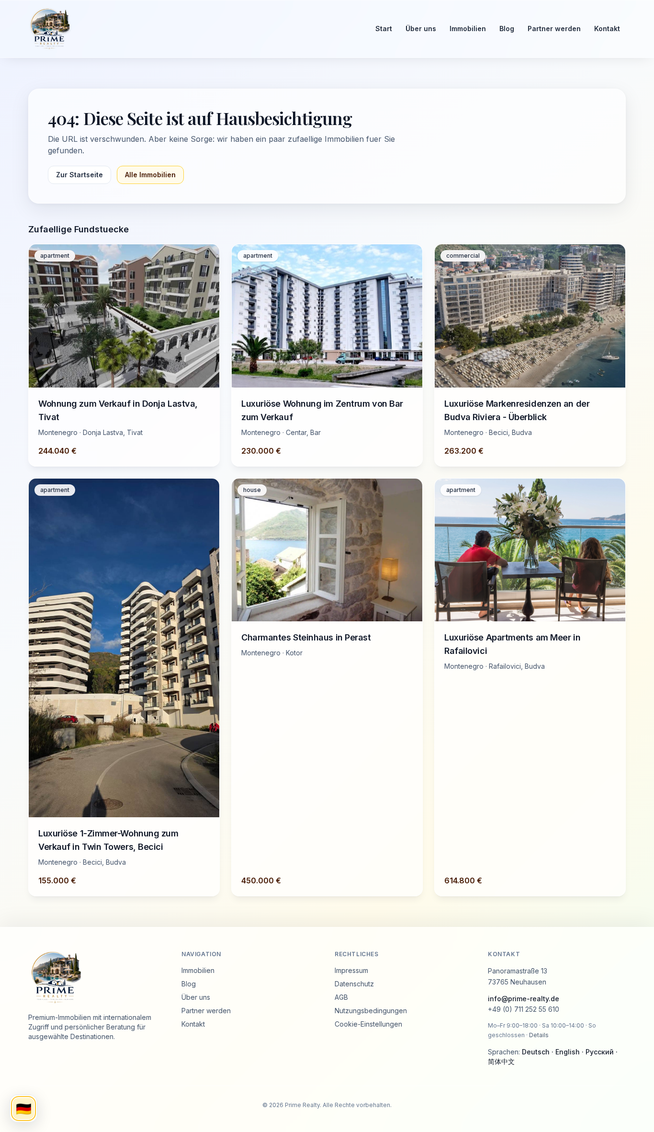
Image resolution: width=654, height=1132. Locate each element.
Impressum (351, 970)
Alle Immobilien (150, 175)
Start (383, 28)
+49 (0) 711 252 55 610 (523, 1009)
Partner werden (554, 28)
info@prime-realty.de (523, 999)
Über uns (421, 28)
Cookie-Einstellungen (368, 1024)
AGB (341, 997)
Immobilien (468, 28)
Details (539, 1035)
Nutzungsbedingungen (371, 1010)
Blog (506, 28)
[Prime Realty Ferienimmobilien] (193, 29)
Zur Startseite (79, 175)
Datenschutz (354, 984)
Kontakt (607, 28)
